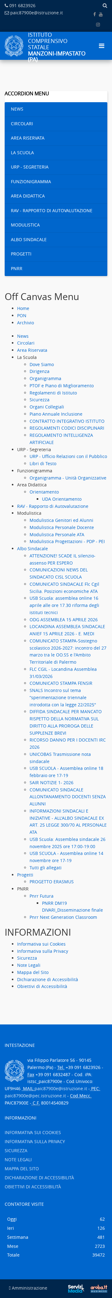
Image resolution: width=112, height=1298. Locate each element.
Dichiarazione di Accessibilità (47, 979)
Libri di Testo (43, 463)
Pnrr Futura (42, 896)
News (17, 109)
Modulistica (25, 225)
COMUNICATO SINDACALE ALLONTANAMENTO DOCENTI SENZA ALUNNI (68, 797)
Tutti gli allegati (46, 868)
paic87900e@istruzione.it (36, 13)
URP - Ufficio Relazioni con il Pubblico (68, 456)
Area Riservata (27, 138)
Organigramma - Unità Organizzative (68, 478)
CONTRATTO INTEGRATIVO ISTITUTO (67, 421)
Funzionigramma (31, 181)
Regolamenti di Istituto (53, 393)
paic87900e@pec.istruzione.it (35, 1096)
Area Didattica (28, 196)
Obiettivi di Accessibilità (42, 986)
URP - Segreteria (30, 167)
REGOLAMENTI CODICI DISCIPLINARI (67, 428)
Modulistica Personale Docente (62, 527)
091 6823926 (22, 5)
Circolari (22, 123)
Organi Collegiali (47, 407)
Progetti (21, 254)
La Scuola (22, 152)
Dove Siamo (42, 364)
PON (21, 315)
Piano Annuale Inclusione (56, 414)
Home (23, 308)
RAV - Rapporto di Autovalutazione (51, 210)
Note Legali (28, 965)
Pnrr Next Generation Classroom (63, 917)
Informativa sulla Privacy (42, 951)
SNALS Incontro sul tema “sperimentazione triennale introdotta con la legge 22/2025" (63, 697)
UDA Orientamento (62, 499)
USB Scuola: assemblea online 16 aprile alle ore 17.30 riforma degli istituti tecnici (64, 605)
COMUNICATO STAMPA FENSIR (61, 683)
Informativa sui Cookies (41, 944)
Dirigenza (39, 371)
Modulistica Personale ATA (57, 534)
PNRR (16, 268)
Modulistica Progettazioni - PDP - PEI (67, 541)
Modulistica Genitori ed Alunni (61, 520)
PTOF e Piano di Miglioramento (62, 386)
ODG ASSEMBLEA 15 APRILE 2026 (64, 620)
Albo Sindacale (29, 239)
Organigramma (45, 378)
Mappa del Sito (33, 972)
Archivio (25, 323)
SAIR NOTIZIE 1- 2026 (51, 782)
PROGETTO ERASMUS (52, 882)
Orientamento (44, 492)
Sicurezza (39, 400)
